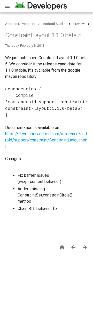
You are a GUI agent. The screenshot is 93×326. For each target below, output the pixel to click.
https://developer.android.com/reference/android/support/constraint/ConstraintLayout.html (46, 140)
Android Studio (54, 24)
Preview (79, 24)
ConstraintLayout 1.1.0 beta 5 (43, 35)
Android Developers (20, 24)
